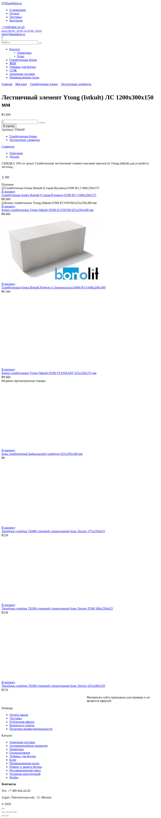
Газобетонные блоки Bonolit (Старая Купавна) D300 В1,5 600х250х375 (49, 195)
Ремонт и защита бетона (25, 766)
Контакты (16, 20)
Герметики (24, 52)
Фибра (13, 777)
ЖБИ (12, 63)
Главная (7, 84)
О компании (17, 10)
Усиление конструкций (24, 774)
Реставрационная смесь (25, 770)
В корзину (9, 125)
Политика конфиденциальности (30, 729)
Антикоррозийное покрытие (28, 745)
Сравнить (8, 146)
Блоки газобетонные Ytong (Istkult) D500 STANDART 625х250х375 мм (49, 373)
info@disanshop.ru (13, 34)
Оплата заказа (18, 714)
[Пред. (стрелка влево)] (3, 815)
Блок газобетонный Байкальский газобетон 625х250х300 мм (42, 453)
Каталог (14, 49)
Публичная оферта (21, 721)
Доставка (15, 17)
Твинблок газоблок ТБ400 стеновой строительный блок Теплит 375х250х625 (53, 531)
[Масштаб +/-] (3, 812)
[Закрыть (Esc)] (14, 812)
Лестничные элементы (76, 84)
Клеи (20, 56)
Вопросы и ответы (21, 725)
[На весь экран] (7, 812)
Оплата (14, 13)
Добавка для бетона (22, 67)
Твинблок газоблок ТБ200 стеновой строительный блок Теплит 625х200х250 (53, 685)
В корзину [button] (8, 191)
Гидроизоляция (19, 752)
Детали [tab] (14, 156)
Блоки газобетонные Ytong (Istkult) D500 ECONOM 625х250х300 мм (47, 210)
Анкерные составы (22, 74)
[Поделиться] (11, 812)
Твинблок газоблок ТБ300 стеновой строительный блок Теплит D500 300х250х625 (57, 608)
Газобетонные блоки (23, 59)
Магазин (21, 84)
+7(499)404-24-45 (22, 28)
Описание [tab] (16, 153)
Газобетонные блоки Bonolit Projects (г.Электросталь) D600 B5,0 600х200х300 (53, 287)
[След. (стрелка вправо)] (7, 815)
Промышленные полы (24, 77)
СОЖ (13, 70)
